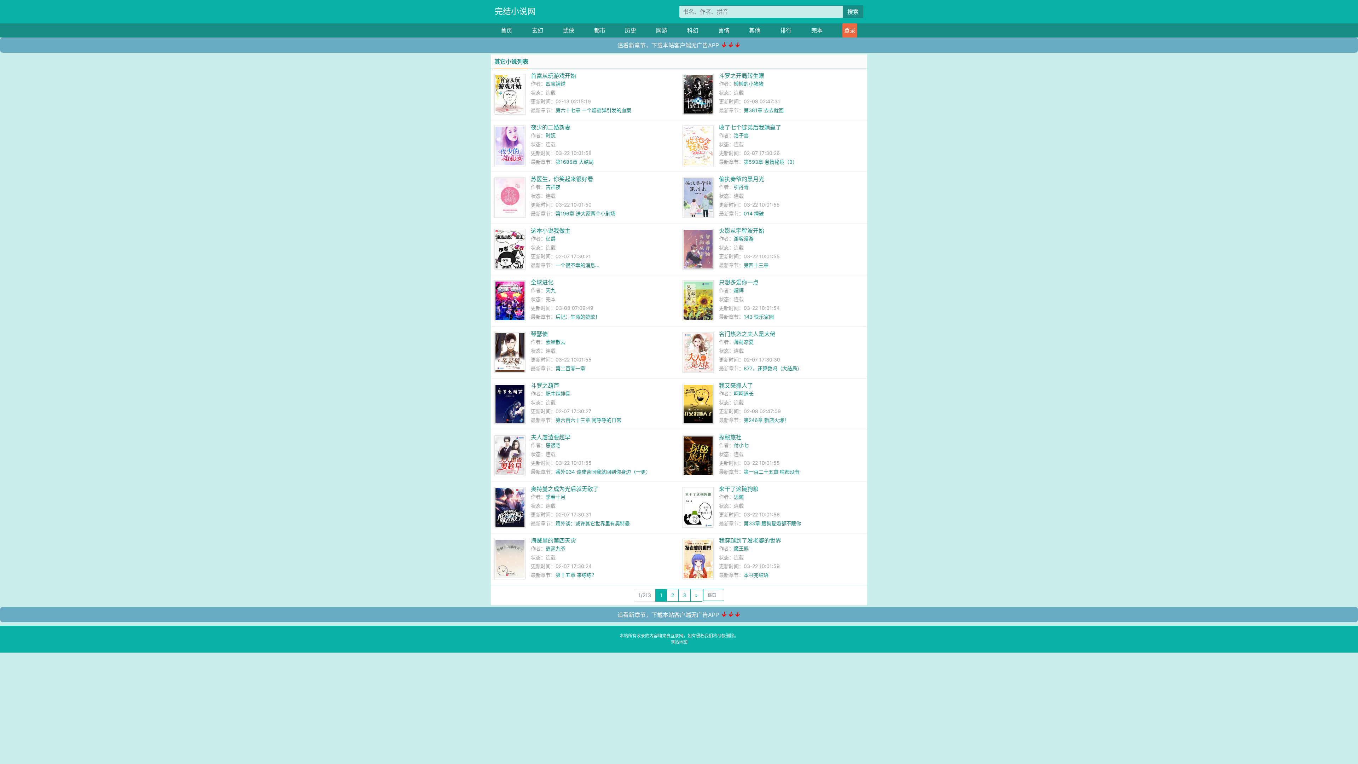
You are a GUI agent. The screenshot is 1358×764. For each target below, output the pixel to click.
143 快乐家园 (759, 317)
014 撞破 (754, 213)
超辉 (739, 290)
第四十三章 (756, 265)
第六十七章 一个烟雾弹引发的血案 (593, 110)
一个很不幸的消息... (577, 265)
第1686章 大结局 (575, 162)
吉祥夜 (553, 187)
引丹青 (741, 187)
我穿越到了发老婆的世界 (750, 540)
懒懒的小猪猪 (749, 84)
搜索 (853, 11)
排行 (785, 30)
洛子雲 (741, 135)
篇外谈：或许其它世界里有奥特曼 (593, 523)
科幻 (692, 30)
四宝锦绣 (555, 84)
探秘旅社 (730, 437)
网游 (661, 30)
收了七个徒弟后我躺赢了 (750, 127)
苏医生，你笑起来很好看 (562, 179)
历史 (630, 30)
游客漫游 (744, 239)
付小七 (741, 445)
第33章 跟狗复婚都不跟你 (772, 523)
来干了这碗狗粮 (739, 488)
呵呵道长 (744, 393)
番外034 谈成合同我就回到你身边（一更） (603, 472)
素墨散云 (555, 342)
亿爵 (551, 239)
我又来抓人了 (736, 385)
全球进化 (542, 282)
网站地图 (679, 642)
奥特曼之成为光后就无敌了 (565, 488)
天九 (551, 290)
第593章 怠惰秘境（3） (770, 162)
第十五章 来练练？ (576, 575)
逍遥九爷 (555, 548)
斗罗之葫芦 (545, 385)
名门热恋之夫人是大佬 (747, 333)
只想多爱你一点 (739, 282)
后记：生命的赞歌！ (578, 317)
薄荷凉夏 (744, 342)
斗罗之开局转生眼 (741, 75)
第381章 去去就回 (764, 110)
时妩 (551, 135)
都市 (599, 30)
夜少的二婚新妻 (550, 127)
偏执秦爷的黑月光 (741, 179)
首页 (506, 30)
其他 (754, 30)
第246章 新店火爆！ (766, 420)
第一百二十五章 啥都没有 (772, 472)
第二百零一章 (570, 368)
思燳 (739, 497)
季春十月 (555, 497)
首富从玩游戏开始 (553, 75)
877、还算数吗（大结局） (773, 368)
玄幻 (537, 30)
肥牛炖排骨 (558, 393)
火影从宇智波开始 (741, 230)
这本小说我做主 (550, 230)
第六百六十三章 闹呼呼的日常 (588, 420)
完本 (817, 30)
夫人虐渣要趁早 (550, 437)
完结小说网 (515, 11)
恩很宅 (553, 445)
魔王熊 (741, 548)
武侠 (568, 30)
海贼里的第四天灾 (553, 540)
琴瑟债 (539, 333)
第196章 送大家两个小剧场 (585, 213)
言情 (724, 30)
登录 (849, 30)
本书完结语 (756, 575)
